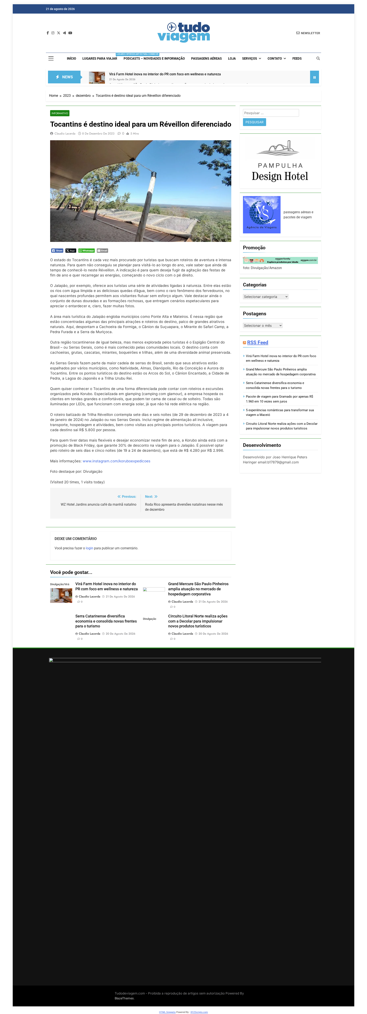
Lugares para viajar (101, 56)
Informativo (60, 113)
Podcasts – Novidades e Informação (154, 58)
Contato (275, 58)
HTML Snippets (167, 1012)
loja (232, 58)
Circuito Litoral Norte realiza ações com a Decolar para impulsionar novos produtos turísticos (197, 621)
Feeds (297, 58)
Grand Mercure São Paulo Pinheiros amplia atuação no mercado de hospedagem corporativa (198, 589)
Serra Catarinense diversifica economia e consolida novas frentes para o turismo (106, 621)
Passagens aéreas (206, 58)
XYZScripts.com (199, 1012)
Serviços (249, 58)
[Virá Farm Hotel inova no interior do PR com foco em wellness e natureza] (97, 80)
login (89, 548)
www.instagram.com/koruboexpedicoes (116, 461)
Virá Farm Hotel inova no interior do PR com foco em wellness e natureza (165, 74)
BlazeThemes (124, 998)
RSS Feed (257, 342)
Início (71, 58)
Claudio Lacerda (65, 133)
